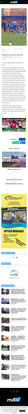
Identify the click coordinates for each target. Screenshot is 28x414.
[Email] (17, 391)
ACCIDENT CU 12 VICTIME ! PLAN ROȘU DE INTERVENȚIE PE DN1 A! (19, 319)
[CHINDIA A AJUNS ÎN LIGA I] (14, 160)
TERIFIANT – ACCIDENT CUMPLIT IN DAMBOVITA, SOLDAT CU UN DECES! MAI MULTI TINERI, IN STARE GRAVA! (19, 310)
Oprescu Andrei (8, 56)
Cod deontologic (21, 404)
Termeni (15, 404)
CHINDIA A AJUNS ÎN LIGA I (14, 169)
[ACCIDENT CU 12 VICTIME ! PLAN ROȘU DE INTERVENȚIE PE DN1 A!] (5, 320)
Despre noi (5, 404)
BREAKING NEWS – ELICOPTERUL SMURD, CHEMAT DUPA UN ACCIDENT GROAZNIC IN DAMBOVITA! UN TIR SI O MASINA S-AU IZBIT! (18, 377)
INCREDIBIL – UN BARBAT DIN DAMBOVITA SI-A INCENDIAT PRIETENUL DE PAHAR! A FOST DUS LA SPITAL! (18, 338)
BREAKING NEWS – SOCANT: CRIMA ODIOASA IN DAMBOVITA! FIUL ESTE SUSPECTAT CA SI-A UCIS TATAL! (18, 301)
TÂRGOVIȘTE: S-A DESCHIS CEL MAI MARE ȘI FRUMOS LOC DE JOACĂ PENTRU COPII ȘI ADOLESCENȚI (18, 347)
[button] (3, 162)
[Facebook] (11, 391)
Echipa (10, 404)
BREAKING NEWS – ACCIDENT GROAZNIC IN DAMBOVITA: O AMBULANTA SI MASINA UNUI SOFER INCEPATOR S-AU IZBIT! (18, 291)
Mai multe (14, 412)
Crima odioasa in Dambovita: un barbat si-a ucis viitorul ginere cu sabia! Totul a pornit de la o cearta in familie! (18, 367)
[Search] (26, 2)
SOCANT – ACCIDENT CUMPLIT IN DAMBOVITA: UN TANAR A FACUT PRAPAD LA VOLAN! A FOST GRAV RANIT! (18, 328)
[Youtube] (14, 391)
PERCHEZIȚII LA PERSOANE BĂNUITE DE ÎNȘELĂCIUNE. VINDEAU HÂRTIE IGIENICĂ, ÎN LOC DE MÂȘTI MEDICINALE (18, 357)
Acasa (3, 48)
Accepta (22, 411)
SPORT (8, 48)
